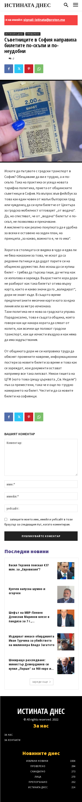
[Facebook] (8, 68)
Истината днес (14, 34)
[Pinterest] (28, 68)
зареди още (40, 682)
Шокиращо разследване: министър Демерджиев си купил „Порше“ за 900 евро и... (31, 664)
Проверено (33, 34)
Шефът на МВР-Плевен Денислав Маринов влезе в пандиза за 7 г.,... (29, 616)
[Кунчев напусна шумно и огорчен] (65, 594)
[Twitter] (18, 68)
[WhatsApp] (39, 68)
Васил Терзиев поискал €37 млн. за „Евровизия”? (29, 567)
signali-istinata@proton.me (38, 20)
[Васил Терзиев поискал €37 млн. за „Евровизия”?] (65, 570)
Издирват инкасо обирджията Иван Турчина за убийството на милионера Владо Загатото (31, 640)
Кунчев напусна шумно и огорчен (27, 591)
